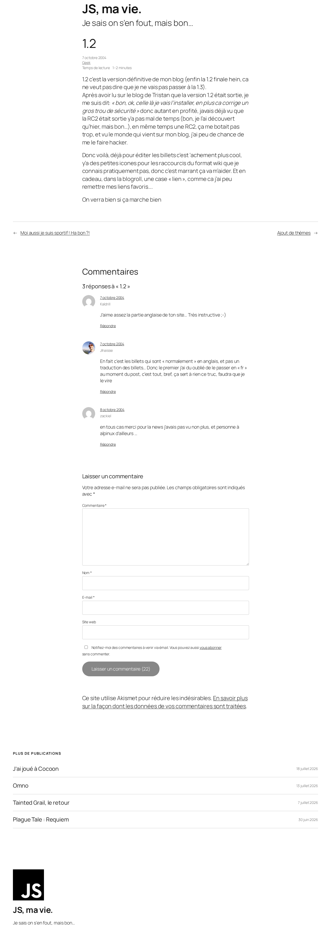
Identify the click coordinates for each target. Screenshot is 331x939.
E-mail (88, 597)
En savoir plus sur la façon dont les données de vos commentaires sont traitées (165, 702)
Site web (89, 621)
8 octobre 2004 (112, 409)
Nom (87, 572)
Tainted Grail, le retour (41, 802)
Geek (86, 62)
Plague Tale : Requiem (41, 819)
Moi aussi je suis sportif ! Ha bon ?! (55, 233)
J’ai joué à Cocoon (36, 769)
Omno (20, 785)
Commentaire (94, 505)
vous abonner (211, 647)
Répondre (108, 325)
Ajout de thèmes (294, 233)
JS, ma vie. (112, 8)
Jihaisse (106, 350)
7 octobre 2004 (112, 297)
